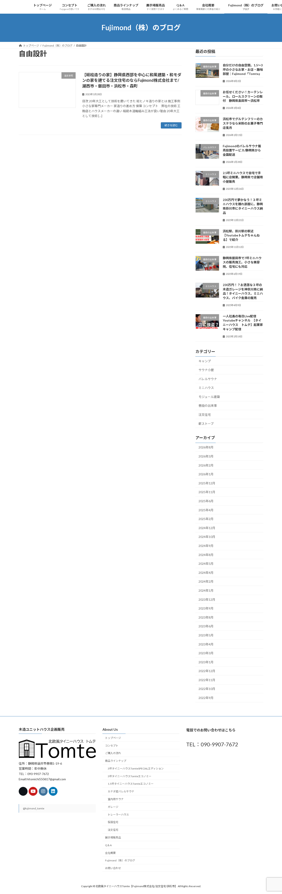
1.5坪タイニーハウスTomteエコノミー (131, 784)
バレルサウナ (208, 379)
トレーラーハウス (118, 814)
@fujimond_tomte (33, 808)
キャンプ (205, 361)
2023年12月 (207, 599)
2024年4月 (206, 572)
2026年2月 (206, 465)
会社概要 (110, 853)
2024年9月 (206, 546)
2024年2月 (206, 581)
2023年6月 (206, 626)
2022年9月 (206, 698)
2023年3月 (206, 653)
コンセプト (111, 745)
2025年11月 (207, 492)
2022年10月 (207, 689)
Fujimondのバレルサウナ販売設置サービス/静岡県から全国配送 (242, 150)
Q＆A (108, 845)
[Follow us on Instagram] (43, 791)
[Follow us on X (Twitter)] (23, 791)
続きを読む (171, 125)
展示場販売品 (113, 837)
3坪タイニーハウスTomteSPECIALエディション (136, 768)
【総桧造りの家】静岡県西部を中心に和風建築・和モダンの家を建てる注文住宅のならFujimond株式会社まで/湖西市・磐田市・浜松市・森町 (131, 80)
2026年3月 (206, 456)
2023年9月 (206, 608)
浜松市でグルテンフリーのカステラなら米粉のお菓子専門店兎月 (243, 123)
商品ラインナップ (115, 761)
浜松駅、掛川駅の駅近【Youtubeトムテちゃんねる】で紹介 (241, 235)
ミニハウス (206, 388)
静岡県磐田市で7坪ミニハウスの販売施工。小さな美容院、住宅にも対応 (242, 262)
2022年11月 (207, 680)
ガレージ (113, 807)
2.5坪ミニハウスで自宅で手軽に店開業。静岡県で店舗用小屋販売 (243, 177)
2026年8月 (206, 447)
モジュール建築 (209, 396)
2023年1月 (206, 662)
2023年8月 (206, 617)
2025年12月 (207, 483)
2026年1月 (206, 474)
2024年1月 (206, 590)
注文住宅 (205, 414)
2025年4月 (206, 510)
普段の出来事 (208, 405)
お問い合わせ (113, 868)
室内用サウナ (116, 799)
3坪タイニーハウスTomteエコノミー (129, 776)
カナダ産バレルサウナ (121, 791)
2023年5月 (206, 635)
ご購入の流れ (113, 753)
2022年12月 (207, 671)
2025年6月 (206, 501)
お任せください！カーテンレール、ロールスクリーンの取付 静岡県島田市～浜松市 (243, 96)
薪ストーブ (206, 423)
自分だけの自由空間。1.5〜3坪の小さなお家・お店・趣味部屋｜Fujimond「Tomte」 (243, 69)
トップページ (113, 738)
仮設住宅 (113, 822)
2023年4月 (206, 644)
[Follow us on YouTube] (33, 791)
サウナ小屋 (206, 370)
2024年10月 (207, 537)
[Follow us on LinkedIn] (53, 791)
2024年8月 (206, 554)
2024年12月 (207, 528)
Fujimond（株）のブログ (120, 860)
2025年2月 (206, 519)
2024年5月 (206, 563)
